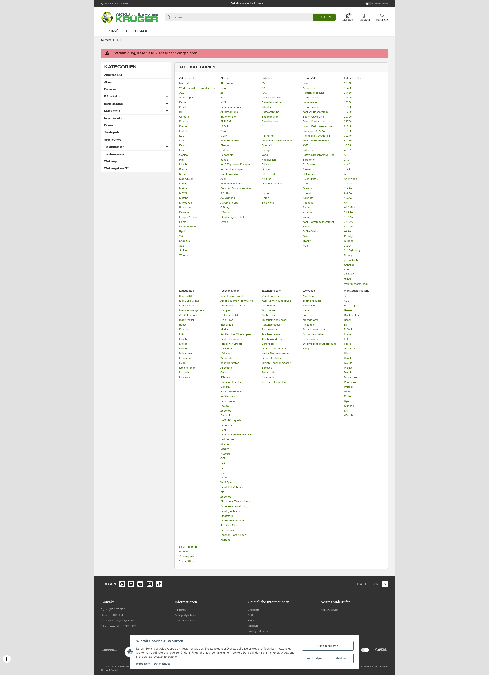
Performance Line (313, 92)
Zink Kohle (268, 202)
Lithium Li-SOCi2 (272, 183)
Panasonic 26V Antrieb (316, 130)
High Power (227, 319)
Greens (307, 188)
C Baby (224, 207)
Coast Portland (271, 295)
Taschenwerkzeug (272, 338)
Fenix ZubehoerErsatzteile (236, 434)
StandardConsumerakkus (235, 188)
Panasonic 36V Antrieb (316, 135)
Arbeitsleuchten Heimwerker (237, 300)
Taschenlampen (114, 146)
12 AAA (348, 212)
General (225, 386)
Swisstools (268, 377)
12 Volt (224, 126)
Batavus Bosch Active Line (318, 154)
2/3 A (347, 159)
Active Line (309, 87)
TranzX (307, 240)
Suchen (324, 17)
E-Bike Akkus (112, 96)
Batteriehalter (228, 116)
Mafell (182, 183)
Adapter (266, 107)
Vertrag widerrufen (329, 609)
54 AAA (348, 226)
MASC (183, 193)
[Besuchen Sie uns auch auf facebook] (122, 584)
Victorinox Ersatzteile (274, 381)
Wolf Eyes (226, 482)
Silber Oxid (268, 173)
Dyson (224, 221)
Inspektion (226, 324)
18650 (348, 111)
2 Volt (223, 130)
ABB (346, 295)
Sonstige (349, 264)
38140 (348, 135)
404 (119, 40)
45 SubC (349, 274)
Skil (181, 236)
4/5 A (347, 169)
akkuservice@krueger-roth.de (121, 620)
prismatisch (351, 260)
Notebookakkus (229, 173)
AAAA (347, 231)
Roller (347, 396)
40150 (348, 140)
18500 (348, 107)
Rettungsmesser (272, 324)
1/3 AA (348, 188)
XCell (306, 245)
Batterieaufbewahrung (233, 506)
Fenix (223, 429)
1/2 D (347, 245)
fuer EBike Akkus (189, 300)
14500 (348, 97)
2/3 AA (348, 193)
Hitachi (183, 164)
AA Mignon (350, 178)
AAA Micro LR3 (229, 202)
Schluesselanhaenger (233, 338)
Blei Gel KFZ (186, 295)
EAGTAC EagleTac (231, 420)
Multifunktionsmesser (274, 319)
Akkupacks (226, 83)
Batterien (110, 89)
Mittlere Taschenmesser (276, 362)
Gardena (349, 348)
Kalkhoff (308, 197)
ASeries (225, 377)
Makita (183, 188)
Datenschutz (253, 609)
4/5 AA (348, 197)
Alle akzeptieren (328, 645)
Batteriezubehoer (230, 107)
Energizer (267, 150)
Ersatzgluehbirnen (231, 511)
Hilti (181, 159)
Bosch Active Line (313, 116)
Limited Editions (271, 358)
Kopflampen (227, 396)
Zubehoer (226, 410)
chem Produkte (312, 300)
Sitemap (251, 620)
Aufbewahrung (229, 111)
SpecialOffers (187, 561)
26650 (348, 126)
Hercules (308, 193)
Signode (349, 405)
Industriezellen (113, 103)
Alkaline (266, 164)
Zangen (307, 348)
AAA (264, 92)
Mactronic (226, 444)
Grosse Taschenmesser (276, 348)
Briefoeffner (269, 305)
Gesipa (183, 154)
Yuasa (224, 159)
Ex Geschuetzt (229, 315)
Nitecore (225, 453)
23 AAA (348, 221)
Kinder (224, 329)
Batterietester (270, 121)
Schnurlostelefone (231, 183)
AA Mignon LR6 (229, 197)
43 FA (347, 145)
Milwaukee (185, 202)
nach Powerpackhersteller (318, 221)
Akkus (108, 82)
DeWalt (183, 121)
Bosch (183, 107)
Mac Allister (186, 178)
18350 (348, 102)
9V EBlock (226, 193)
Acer (223, 178)
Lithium (266, 169)
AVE (305, 145)
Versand (114, 670)
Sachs (306, 207)
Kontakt (124, 3)
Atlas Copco (186, 97)
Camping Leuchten (231, 381)
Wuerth (183, 255)
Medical (184, 83)
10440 (348, 83)
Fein (182, 140)
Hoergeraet (268, 135)
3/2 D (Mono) (352, 250)
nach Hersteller (229, 140)
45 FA (347, 150)
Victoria (307, 212)
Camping (225, 310)
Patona (183, 551)
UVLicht (225, 353)
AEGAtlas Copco (189, 315)
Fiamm (224, 145)
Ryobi (182, 231)
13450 (348, 87)
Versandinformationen (185, 620)
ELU (181, 135)
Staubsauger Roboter (233, 217)
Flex (181, 150)
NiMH (223, 102)
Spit (181, 245)
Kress (182, 173)
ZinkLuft (266, 178)
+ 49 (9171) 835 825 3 (114, 609)
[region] (244, 31)
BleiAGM (225, 121)
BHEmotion (309, 164)
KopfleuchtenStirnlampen (235, 334)
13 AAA (348, 217)
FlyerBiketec (310, 178)
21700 (348, 121)
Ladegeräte (310, 102)
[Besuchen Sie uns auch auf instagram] (150, 584)
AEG (182, 92)
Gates (224, 150)
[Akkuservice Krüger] (130, 17)
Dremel (183, 126)
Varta (265, 154)
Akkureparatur (113, 74)
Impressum (253, 626)
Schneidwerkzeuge (314, 329)
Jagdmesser (269, 310)
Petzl (223, 467)
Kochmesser (269, 315)
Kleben (307, 310)
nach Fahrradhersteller (316, 140)
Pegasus (308, 202)
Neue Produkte (188, 546)
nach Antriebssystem (315, 111)
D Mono (225, 212)
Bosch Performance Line (318, 126)
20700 (348, 116)
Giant (306, 183)
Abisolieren (309, 295)
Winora (307, 217)
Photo (265, 193)
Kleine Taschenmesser (275, 353)
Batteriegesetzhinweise (258, 631)
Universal (184, 377)
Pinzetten (308, 324)
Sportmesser (269, 329)
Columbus (309, 173)
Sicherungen (310, 338)
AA (263, 87)
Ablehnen (341, 658)
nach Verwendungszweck (277, 300)
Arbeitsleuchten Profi (232, 305)
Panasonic (185, 207)
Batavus (308, 150)
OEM (223, 458)
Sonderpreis (186, 556)
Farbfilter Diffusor (230, 525)
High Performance (231, 391)
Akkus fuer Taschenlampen (236, 501)
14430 (348, 92)
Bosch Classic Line (314, 121)
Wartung (225, 539)
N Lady (348, 255)
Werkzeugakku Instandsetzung (197, 87)
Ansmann (226, 367)
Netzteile (184, 372)
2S (222, 92)
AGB (250, 615)
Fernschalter (228, 530)
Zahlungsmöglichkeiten (185, 615)
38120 (348, 130)
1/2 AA (348, 183)
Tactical (224, 405)
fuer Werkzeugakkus (191, 310)
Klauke (183, 169)
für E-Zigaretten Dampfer (235, 164)
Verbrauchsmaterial (356, 283)
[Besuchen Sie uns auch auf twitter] (131, 584)
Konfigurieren (315, 658)
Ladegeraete (112, 110)
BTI (181, 111)
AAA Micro (350, 207)
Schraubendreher (313, 334)
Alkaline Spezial (271, 97)
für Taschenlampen (232, 169)
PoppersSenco (188, 217)
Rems (182, 221)
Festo (182, 145)
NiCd (223, 97)
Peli (222, 463)
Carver (307, 169)
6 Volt (223, 135)
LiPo (223, 87)
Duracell (267, 145)
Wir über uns (180, 609)
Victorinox (268, 343)
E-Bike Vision (311, 97)
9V (263, 83)
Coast (223, 372)
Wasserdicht (227, 358)
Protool (348, 386)
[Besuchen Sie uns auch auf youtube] (140, 584)
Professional (227, 401)
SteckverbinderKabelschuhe (320, 343)
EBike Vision (186, 305)
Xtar (222, 491)
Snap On (184, 240)
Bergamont (309, 159)
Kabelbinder (310, 305)
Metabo (183, 197)
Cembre (184, 116)
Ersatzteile (226, 515)
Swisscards (268, 372)
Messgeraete (311, 319)
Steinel (183, 250)
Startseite (106, 40)
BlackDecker (186, 319)
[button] (137, 31)
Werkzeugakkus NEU (117, 168)
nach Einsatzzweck (231, 295)
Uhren (265, 197)
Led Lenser (227, 439)
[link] (136, 74)
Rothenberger (187, 226)
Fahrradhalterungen (232, 520)
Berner (183, 102)
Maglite (224, 448)
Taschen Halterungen (233, 534)
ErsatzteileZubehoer (232, 487)
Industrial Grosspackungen (278, 140)
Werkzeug (110, 161)
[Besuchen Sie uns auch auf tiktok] (159, 584)
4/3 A (347, 164)
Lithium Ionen (187, 367)
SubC (347, 269)
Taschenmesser (271, 334)
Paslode (184, 212)
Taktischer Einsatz (231, 343)
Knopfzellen (269, 159)
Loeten (307, 315)
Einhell (183, 130)
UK (222, 472)
